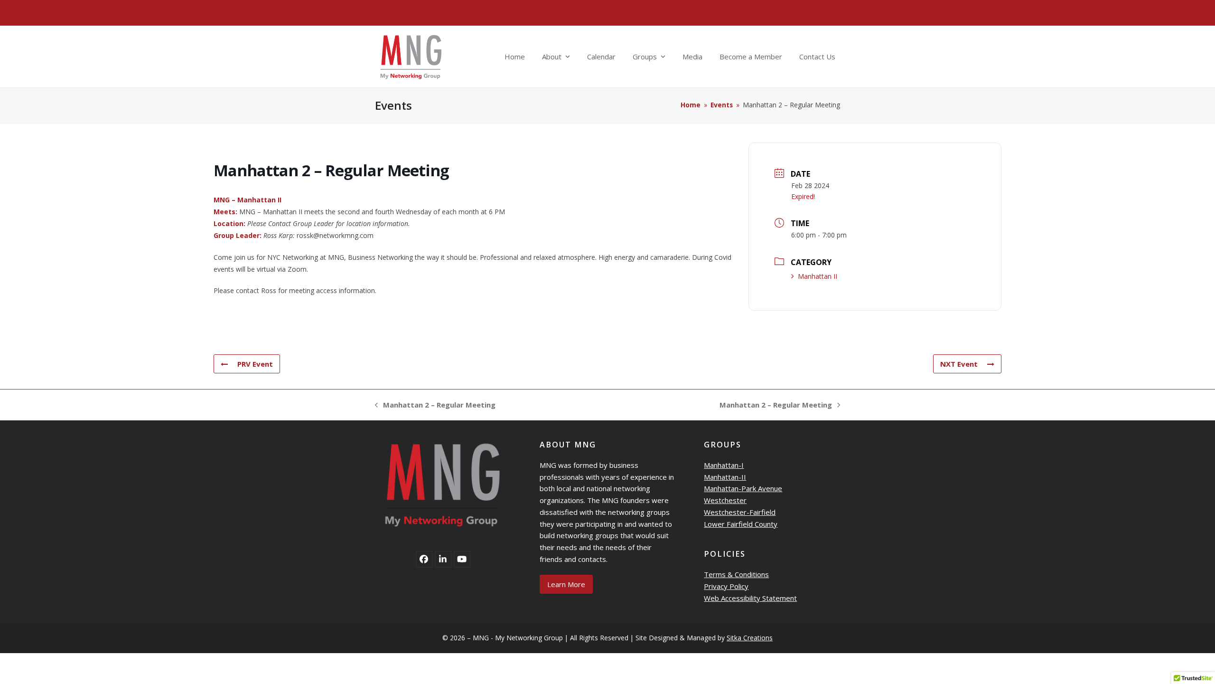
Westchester (725, 500)
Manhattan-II (725, 477)
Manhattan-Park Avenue (743, 488)
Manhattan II (817, 276)
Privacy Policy (726, 586)
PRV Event (255, 364)
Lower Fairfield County (740, 524)
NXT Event (959, 364)
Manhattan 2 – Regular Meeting (435, 405)
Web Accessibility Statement (750, 598)
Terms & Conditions (736, 574)
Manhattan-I (724, 465)
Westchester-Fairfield (740, 512)
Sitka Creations (750, 637)
